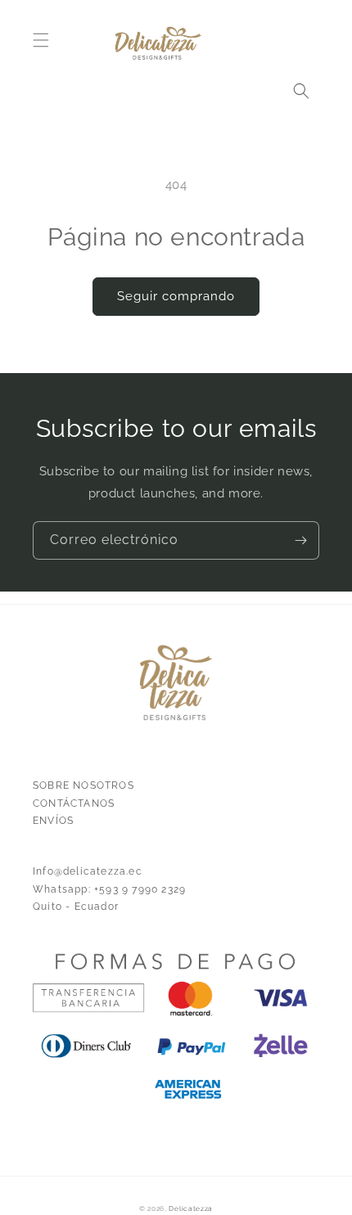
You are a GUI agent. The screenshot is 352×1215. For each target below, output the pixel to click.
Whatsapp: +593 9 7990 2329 (109, 889)
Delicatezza (191, 1208)
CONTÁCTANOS (74, 803)
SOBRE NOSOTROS (83, 785)
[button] (41, 40)
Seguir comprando (176, 296)
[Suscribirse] (300, 540)
